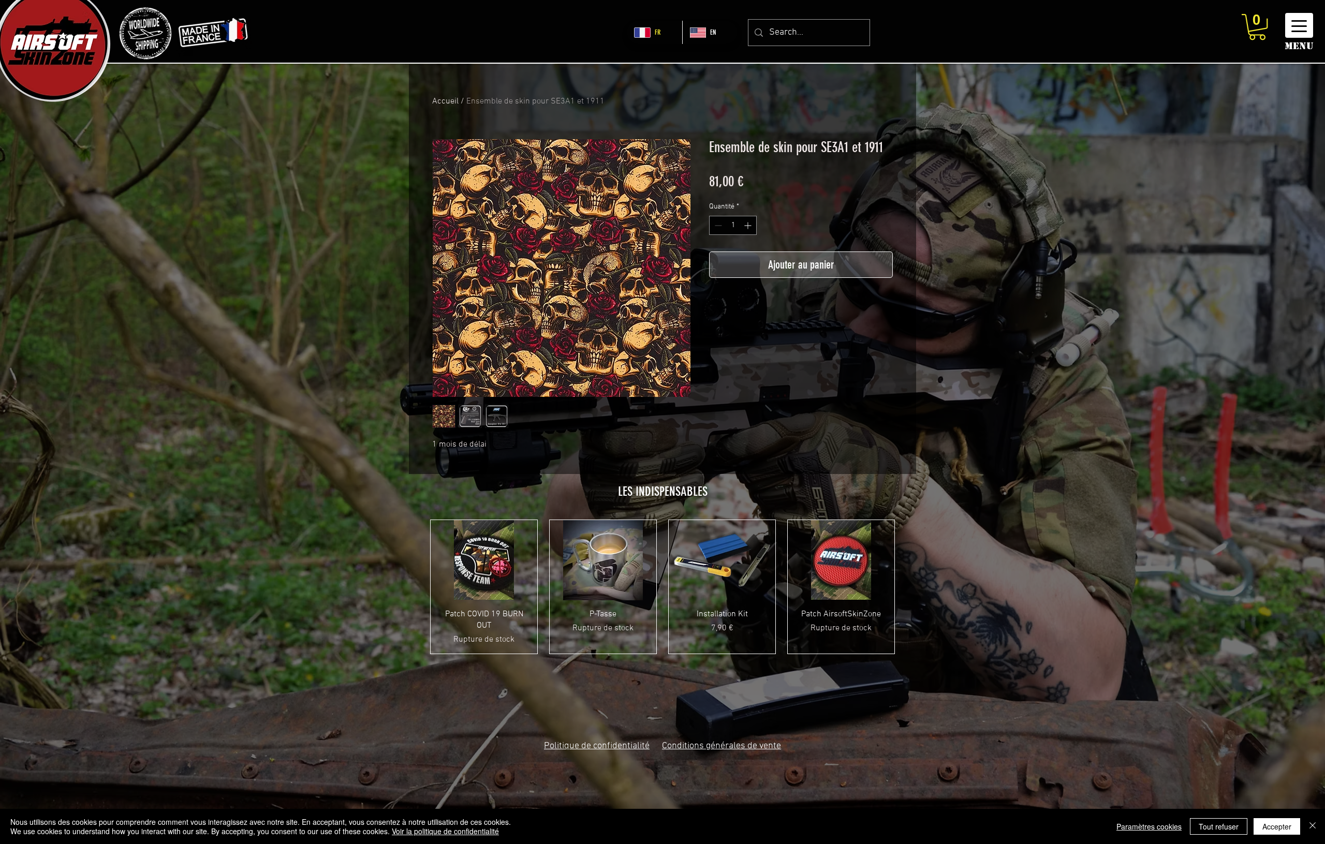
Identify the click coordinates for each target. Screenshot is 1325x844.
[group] (662, 587)
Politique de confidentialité (597, 746)
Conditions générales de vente (721, 746)
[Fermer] (1312, 826)
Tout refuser (1219, 826)
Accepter (1276, 826)
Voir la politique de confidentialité (445, 831)
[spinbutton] (733, 225)
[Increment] (748, 225)
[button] (1257, 27)
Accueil (445, 101)
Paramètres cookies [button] (1149, 826)
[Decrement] (717, 225)
